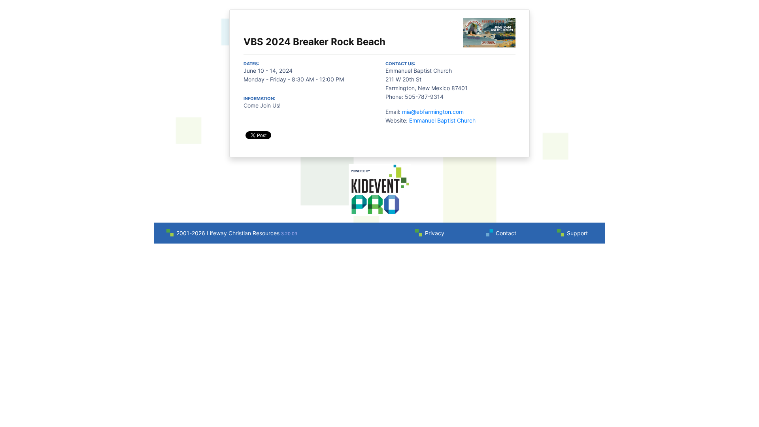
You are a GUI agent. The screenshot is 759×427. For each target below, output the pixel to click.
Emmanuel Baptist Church (442, 120)
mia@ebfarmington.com (433, 111)
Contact (506, 233)
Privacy (434, 233)
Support (577, 233)
